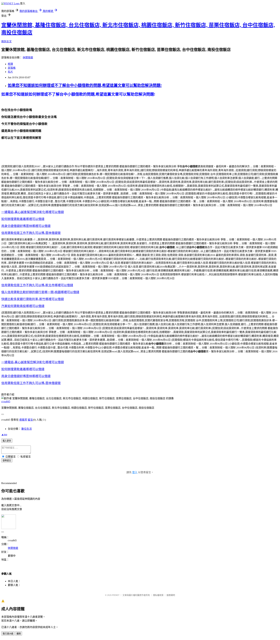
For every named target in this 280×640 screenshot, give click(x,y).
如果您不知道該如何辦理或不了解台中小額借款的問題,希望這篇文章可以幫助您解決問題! (85, 85)
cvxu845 (5, 401)
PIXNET (115, 595)
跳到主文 (6, 41)
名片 (10, 71)
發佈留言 (7, 460)
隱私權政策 (158, 595)
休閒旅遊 (28, 57)
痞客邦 (23, 419)
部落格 (12, 67)
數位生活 (26, 428)
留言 (30, 419)
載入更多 (7, 441)
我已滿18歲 (8, 633)
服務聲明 (171, 595)
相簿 (10, 64)
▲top (4, 434)
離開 (19, 633)
